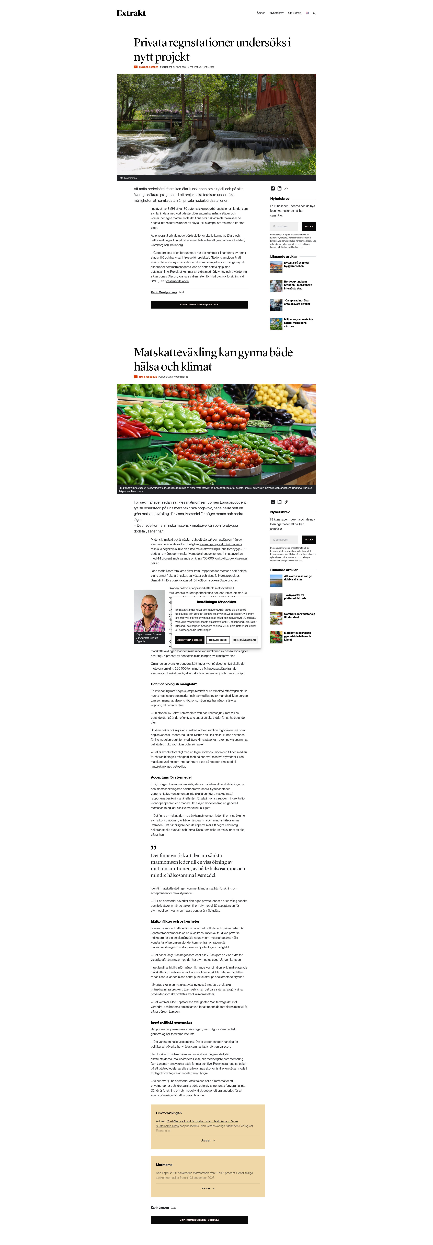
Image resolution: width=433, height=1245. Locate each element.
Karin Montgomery (164, 292)
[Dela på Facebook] (272, 188)
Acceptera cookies (189, 640)
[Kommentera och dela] (136, 377)
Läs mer (206, 1140)
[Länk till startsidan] (131, 14)
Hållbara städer (148, 67)
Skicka (309, 226)
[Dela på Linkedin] (279, 188)
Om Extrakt (294, 13)
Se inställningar (244, 640)
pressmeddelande (177, 281)
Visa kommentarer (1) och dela (199, 304)
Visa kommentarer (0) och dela (199, 1220)
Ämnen (261, 13)
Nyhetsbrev (277, 13)
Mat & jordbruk (148, 377)
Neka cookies (218, 640)
